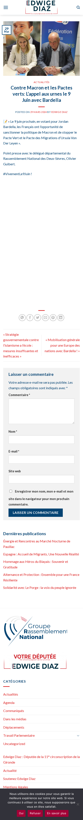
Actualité (10, 770)
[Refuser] (78, 805)
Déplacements (13, 727)
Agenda (8, 702)
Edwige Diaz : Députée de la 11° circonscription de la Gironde (41, 759)
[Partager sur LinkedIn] (60, 317)
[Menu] (5, 7)
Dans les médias (14, 719)
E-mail (14, 451)
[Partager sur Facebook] (29, 317)
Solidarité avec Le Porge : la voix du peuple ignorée (39, 587)
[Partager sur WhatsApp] (22, 317)
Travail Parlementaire (19, 735)
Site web (15, 471)
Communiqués (13, 711)
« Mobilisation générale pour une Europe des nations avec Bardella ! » (62, 345)
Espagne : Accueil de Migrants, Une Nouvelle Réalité (41, 554)
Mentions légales (15, 787)
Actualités (42, 82)
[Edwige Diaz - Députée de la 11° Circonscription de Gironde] (41, 7)
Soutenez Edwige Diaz (19, 779)
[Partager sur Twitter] (37, 317)
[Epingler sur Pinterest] (53, 317)
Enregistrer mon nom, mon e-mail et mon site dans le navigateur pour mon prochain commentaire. (41, 498)
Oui (21, 813)
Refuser (35, 813)
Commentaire (19, 395)
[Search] (78, 7)
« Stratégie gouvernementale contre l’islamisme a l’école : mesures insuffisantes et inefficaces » (21, 345)
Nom (13, 431)
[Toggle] (78, 735)
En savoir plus (56, 813)
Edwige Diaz (59, 112)
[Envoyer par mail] (45, 317)
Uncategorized (14, 744)
